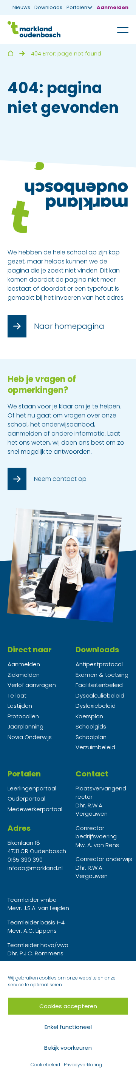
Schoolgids (91, 726)
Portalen (76, 7)
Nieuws (21, 7)
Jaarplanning (25, 726)
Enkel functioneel (68, 1027)
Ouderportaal (26, 798)
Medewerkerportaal (35, 809)
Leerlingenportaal (32, 788)
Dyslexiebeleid (96, 706)
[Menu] (117, 29)
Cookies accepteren (68, 1006)
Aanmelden (112, 7)
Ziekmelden (24, 675)
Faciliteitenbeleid (99, 685)
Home (10, 53)
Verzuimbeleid (95, 747)
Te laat (17, 695)
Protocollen (23, 716)
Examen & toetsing (102, 675)
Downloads (48, 7)
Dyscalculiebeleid (100, 695)
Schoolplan (91, 737)
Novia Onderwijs (30, 737)
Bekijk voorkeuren (68, 1048)
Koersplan (89, 716)
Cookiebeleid (45, 1064)
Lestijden (20, 706)
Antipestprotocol (99, 664)
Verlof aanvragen (32, 685)
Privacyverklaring (83, 1064)
